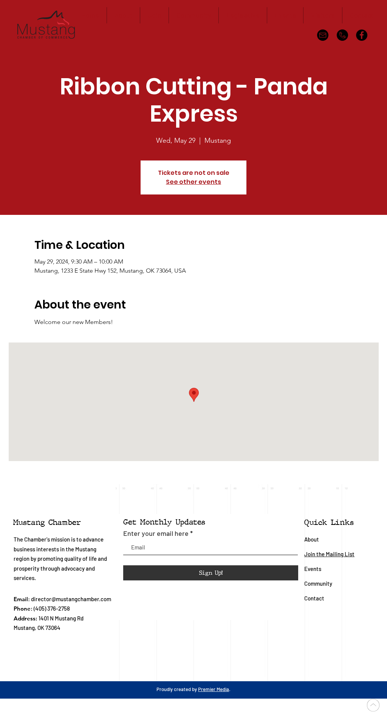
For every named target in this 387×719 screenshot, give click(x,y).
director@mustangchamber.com (71, 599)
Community (318, 583)
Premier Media (213, 689)
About (311, 539)
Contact (314, 598)
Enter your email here (156, 533)
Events (312, 568)
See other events (193, 181)
